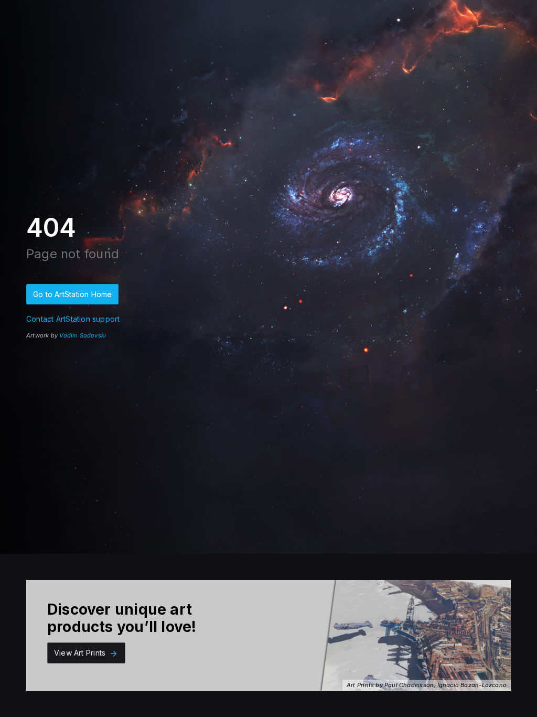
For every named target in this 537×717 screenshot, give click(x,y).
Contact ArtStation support (73, 318)
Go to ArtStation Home (72, 294)
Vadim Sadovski (82, 335)
